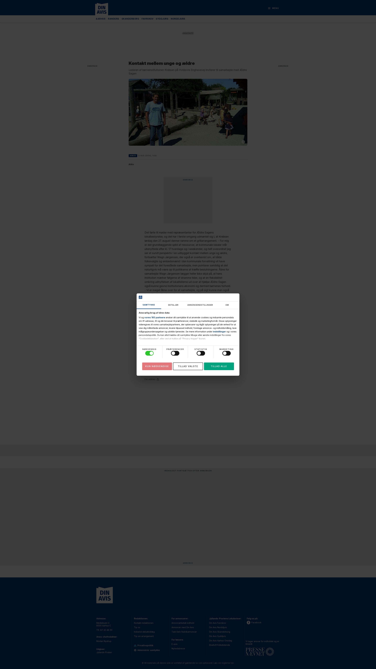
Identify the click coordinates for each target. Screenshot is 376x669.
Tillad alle (219, 366)
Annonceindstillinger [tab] (200, 305)
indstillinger (219, 331)
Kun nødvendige (157, 366)
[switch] (175, 353)
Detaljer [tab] (173, 305)
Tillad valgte (188, 366)
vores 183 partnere (154, 317)
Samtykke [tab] (149, 305)
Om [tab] (227, 305)
